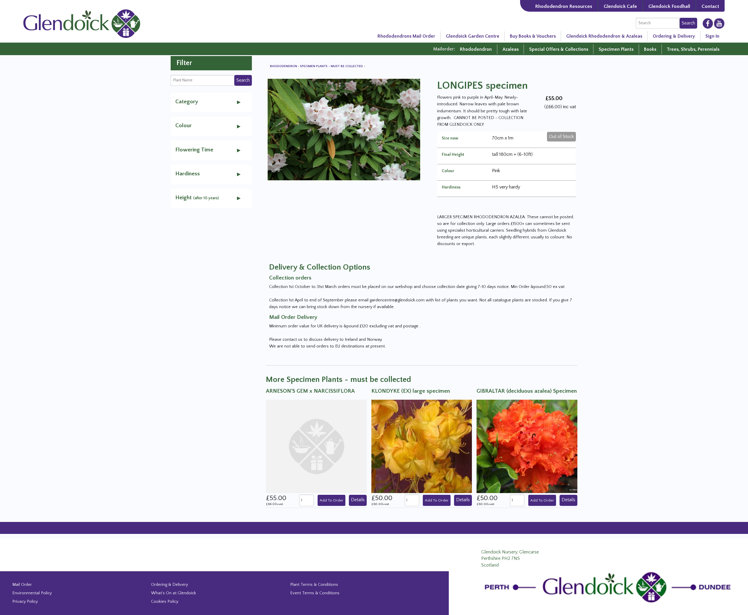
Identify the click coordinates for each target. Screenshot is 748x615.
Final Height (453, 155)
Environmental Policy (32, 593)
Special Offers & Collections (558, 49)
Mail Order (22, 584)
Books (650, 49)
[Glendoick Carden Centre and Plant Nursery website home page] (81, 23)
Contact (710, 6)
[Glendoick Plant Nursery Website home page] (609, 587)
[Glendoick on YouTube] (719, 23)
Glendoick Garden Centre (472, 36)
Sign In (712, 36)
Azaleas (511, 49)
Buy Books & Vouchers (533, 36)
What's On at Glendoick (173, 593)
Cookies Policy (164, 601)
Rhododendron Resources (563, 6)
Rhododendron (476, 49)
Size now (450, 138)
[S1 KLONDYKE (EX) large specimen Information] (421, 446)
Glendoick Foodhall (669, 6)
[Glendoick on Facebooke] (708, 23)
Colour (448, 171)
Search (688, 23)
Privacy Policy (25, 601)
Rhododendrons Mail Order (406, 36)
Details (358, 499)
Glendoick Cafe (620, 6)
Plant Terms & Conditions (314, 584)
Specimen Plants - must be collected (332, 66)
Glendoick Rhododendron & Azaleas (604, 36)
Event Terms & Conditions (315, 593)
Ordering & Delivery (674, 36)
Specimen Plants (616, 49)
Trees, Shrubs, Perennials (693, 49)
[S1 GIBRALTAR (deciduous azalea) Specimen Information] (527, 446)
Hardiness (451, 187)
